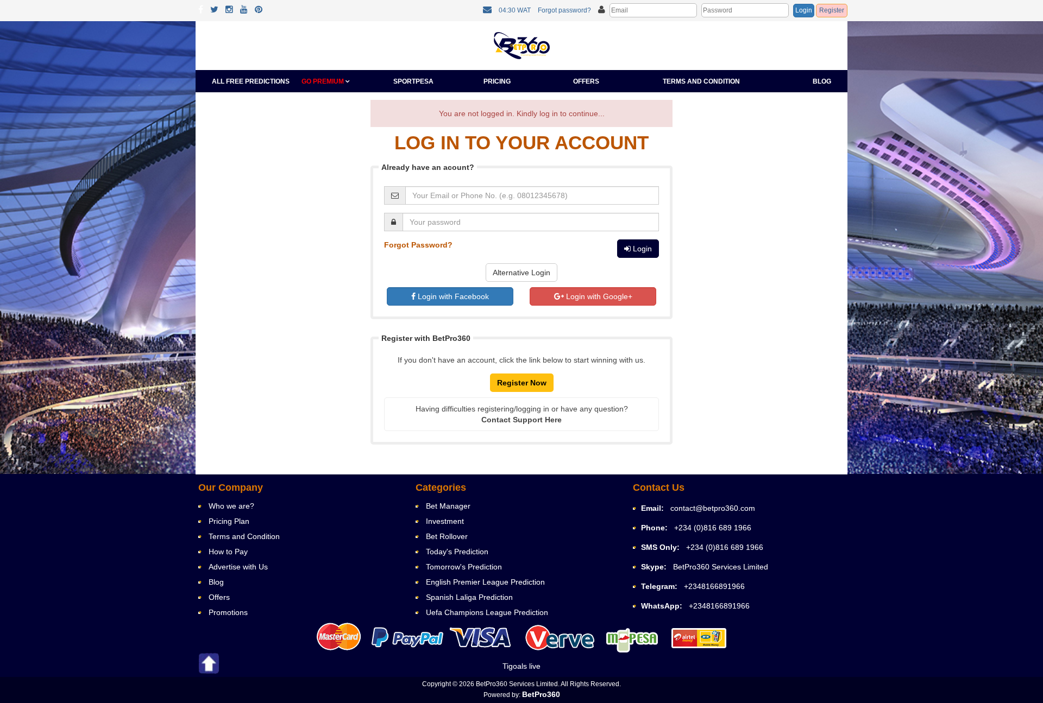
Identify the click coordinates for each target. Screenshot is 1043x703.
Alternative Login (521, 272)
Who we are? (231, 506)
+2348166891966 (714, 586)
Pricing (497, 81)
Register (831, 10)
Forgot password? (564, 10)
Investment (445, 521)
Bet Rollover (447, 536)
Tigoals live (521, 666)
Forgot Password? (418, 244)
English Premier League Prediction (485, 582)
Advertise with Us (238, 566)
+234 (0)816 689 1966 (712, 527)
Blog (822, 81)
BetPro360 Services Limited (720, 566)
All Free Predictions (251, 81)
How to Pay (228, 551)
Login (803, 10)
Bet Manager (448, 506)
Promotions (228, 612)
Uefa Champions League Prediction (487, 612)
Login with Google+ (598, 296)
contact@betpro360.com (712, 508)
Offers (586, 81)
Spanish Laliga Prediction (469, 597)
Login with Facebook (452, 296)
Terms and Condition (701, 81)
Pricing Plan (229, 521)
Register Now (521, 382)
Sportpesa (413, 81)
